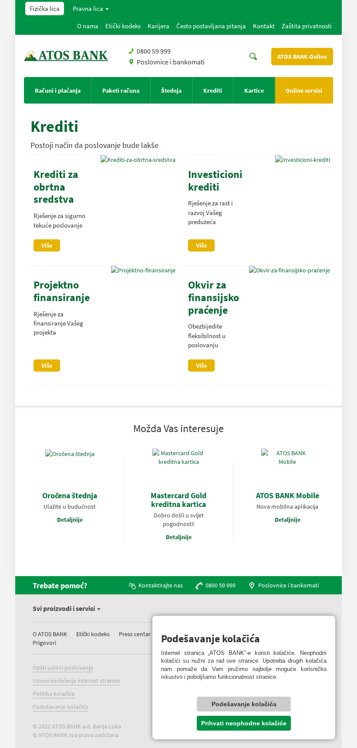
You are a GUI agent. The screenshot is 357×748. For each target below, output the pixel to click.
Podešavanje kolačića (60, 707)
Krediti (212, 90)
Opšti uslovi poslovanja (63, 667)
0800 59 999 (154, 51)
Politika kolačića (53, 694)
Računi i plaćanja (58, 90)
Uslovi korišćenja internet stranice (76, 680)
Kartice (254, 90)
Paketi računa (120, 90)
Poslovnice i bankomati (171, 61)
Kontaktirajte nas (160, 585)
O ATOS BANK (50, 634)
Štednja (171, 90)
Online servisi (304, 90)
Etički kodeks (123, 26)
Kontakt (264, 26)
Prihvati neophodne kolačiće (243, 723)
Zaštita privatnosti (307, 26)
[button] (91, 8)
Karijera (158, 26)
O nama (87, 26)
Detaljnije (70, 519)
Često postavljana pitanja (211, 26)
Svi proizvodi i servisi (64, 608)
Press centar (135, 634)
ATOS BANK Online (302, 56)
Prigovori (44, 643)
